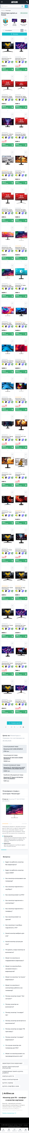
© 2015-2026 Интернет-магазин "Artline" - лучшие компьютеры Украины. (14, 1125)
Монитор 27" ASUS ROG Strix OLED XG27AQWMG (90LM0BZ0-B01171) (14, 768)
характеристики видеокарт (12, 1063)
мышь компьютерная (10, 1079)
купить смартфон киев (10, 1086)
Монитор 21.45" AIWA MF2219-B (13, 749)
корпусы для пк (8, 1076)
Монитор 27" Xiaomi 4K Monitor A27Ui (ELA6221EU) (13, 778)
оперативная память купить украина (12, 1072)
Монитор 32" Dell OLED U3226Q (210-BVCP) (13, 758)
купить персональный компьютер (10, 1067)
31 (20, 727)
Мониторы (8, 10)
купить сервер (7, 1083)
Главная (3, 10)
